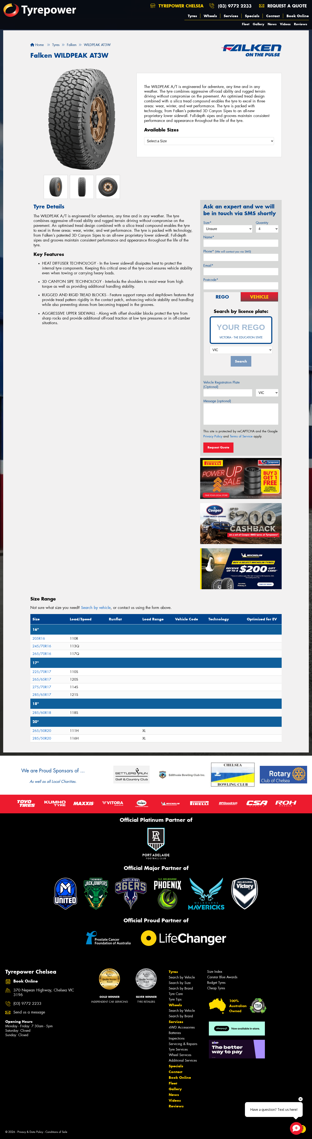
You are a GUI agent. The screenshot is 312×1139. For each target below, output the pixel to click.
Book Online (298, 16)
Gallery (258, 24)
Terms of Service (241, 436)
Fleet (245, 24)
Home (39, 45)
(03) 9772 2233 (235, 5)
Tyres (192, 16)
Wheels (210, 16)
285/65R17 (41, 694)
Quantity (262, 223)
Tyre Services (178, 1049)
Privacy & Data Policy (30, 1132)
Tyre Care (176, 994)
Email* (208, 265)
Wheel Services (180, 1055)
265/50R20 (41, 731)
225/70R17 (41, 672)
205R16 (38, 638)
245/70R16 (41, 646)
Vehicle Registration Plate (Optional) (221, 384)
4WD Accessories (182, 1027)
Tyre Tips (175, 999)
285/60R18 (41, 712)
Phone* (227, 251)
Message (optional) (217, 401)
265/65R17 (41, 679)
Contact (273, 16)
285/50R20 (41, 738)
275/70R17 (41, 687)
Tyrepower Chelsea (180, 5)
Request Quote (218, 447)
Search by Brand (181, 988)
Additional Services (183, 1060)
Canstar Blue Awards (222, 977)
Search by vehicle (96, 607)
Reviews (300, 24)
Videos (285, 24)
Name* (208, 237)
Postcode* (210, 280)
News (272, 24)
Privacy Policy (212, 436)
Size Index (214, 971)
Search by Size (180, 983)
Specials (252, 16)
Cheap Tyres (216, 988)
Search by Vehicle (182, 977)
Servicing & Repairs (183, 1044)
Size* (207, 223)
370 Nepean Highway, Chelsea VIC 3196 (43, 993)
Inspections (176, 1038)
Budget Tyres (216, 982)
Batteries (175, 1033)
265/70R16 (41, 654)
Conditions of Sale (56, 1132)
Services (231, 16)
